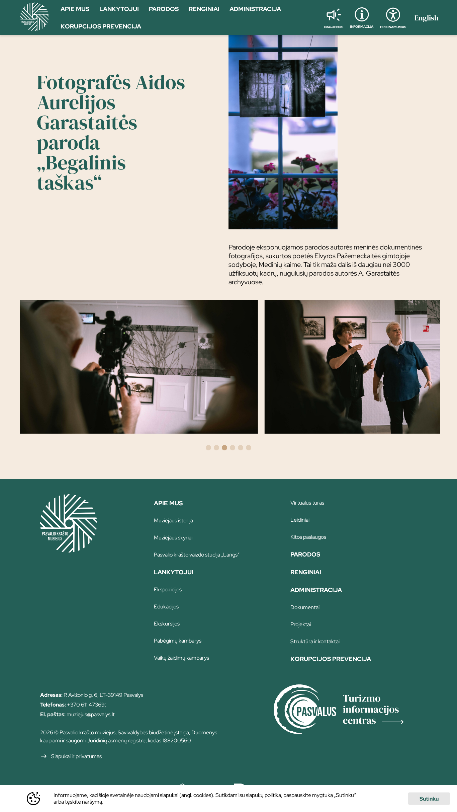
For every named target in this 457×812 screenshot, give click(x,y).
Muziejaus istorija (173, 520)
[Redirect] (345, 710)
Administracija (316, 590)
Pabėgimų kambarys (177, 640)
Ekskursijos (167, 623)
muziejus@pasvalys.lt (91, 714)
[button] (208, 447)
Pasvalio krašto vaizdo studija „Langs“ (197, 554)
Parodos (305, 554)
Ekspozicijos (168, 589)
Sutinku (429, 798)
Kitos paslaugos (308, 536)
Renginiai (305, 572)
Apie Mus (168, 503)
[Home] (68, 550)
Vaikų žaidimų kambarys (181, 657)
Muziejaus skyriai (173, 537)
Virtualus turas (307, 502)
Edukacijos (166, 606)
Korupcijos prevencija (330, 659)
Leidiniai (299, 519)
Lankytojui (173, 572)
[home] (34, 17)
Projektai (300, 624)
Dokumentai (304, 607)
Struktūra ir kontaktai (315, 641)
